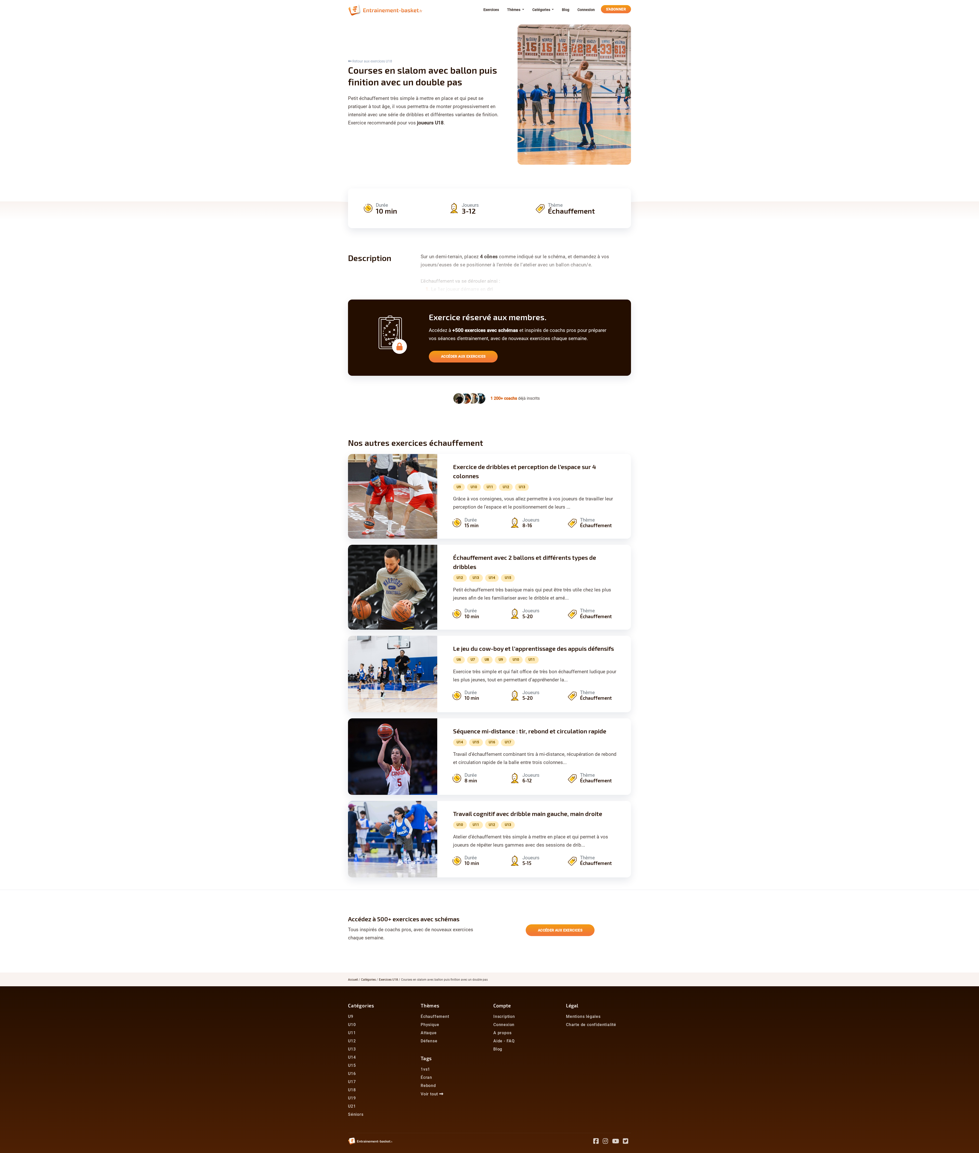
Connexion (586, 10)
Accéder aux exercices (463, 356)
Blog (565, 10)
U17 (352, 1081)
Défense (429, 1041)
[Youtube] (617, 1141)
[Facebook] (598, 1141)
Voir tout (430, 1094)
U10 (352, 1024)
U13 (352, 1049)
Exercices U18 (388, 979)
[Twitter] (627, 1141)
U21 (352, 1106)
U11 (352, 1032)
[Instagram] (607, 1141)
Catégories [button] (541, 10)
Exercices (491, 10)
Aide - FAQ (504, 1041)
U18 (352, 1089)
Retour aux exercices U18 (372, 61)
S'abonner (616, 9)
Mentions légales (583, 1016)
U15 (352, 1065)
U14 (352, 1057)
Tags (426, 1058)
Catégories (368, 979)
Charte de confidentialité (591, 1024)
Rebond (428, 1085)
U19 (352, 1098)
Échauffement (435, 1016)
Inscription (504, 1016)
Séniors (356, 1114)
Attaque (429, 1032)
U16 (352, 1073)
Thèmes (430, 1005)
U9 (350, 1016)
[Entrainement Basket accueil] (385, 9)
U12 (352, 1041)
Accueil (353, 979)
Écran (426, 1077)
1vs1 (425, 1069)
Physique (430, 1024)
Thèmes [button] (514, 10)
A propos (502, 1032)
